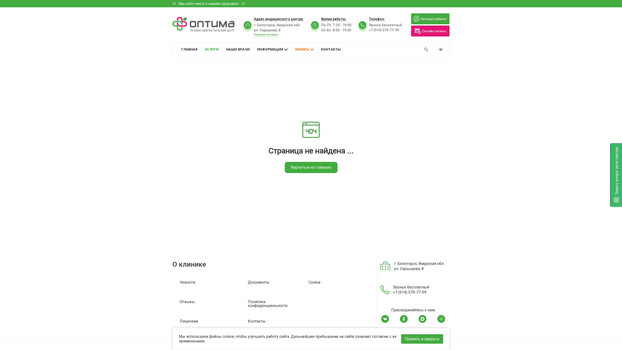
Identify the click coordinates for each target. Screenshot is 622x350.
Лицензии (189, 321)
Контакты (257, 321)
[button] (616, 175)
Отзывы (187, 302)
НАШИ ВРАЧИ (238, 49)
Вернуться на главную (311, 167)
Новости (187, 282)
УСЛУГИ (212, 49)
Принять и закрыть (422, 339)
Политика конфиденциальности (267, 304)
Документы (258, 282)
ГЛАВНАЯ (189, 49)
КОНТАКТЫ (331, 49)
